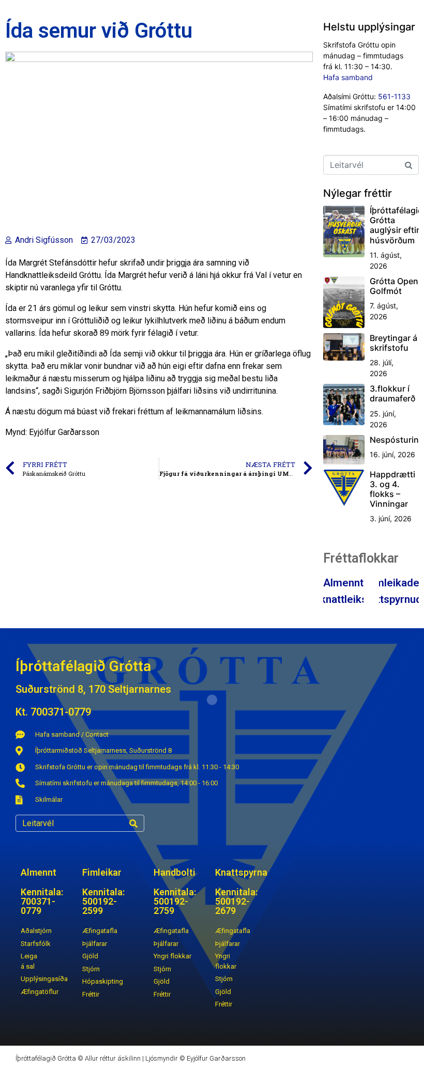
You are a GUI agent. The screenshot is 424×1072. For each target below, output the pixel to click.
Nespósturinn (397, 439)
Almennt (343, 583)
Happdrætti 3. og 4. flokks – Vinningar (392, 489)
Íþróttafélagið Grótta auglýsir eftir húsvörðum (396, 225)
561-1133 (394, 96)
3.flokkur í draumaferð (392, 393)
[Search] (133, 823)
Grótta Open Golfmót (394, 286)
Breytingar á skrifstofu (393, 343)
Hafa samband (348, 77)
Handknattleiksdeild (343, 599)
